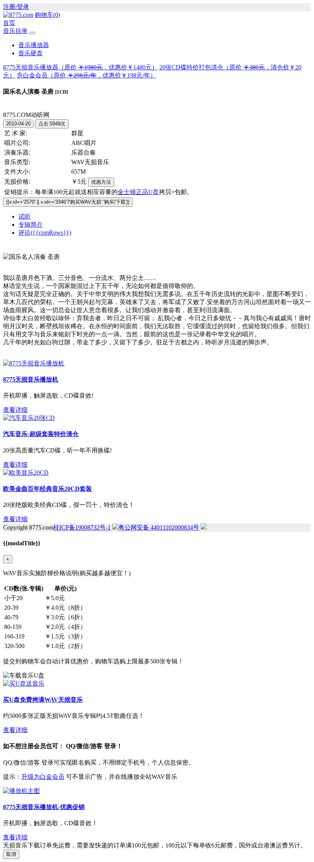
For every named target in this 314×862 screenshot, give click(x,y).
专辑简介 (30, 224)
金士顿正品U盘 (138, 192)
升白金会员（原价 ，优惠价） (86, 75)
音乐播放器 (33, 45)
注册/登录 (16, 6)
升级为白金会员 (42, 776)
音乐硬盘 (30, 53)
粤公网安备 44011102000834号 (158, 527)
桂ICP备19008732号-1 (82, 527)
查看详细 (15, 409)
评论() (44, 232)
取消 (11, 854)
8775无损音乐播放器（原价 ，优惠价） (80, 67)
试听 (24, 216)
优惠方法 (101, 182)
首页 (9, 23)
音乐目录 (15, 31)
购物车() (47, 15)
